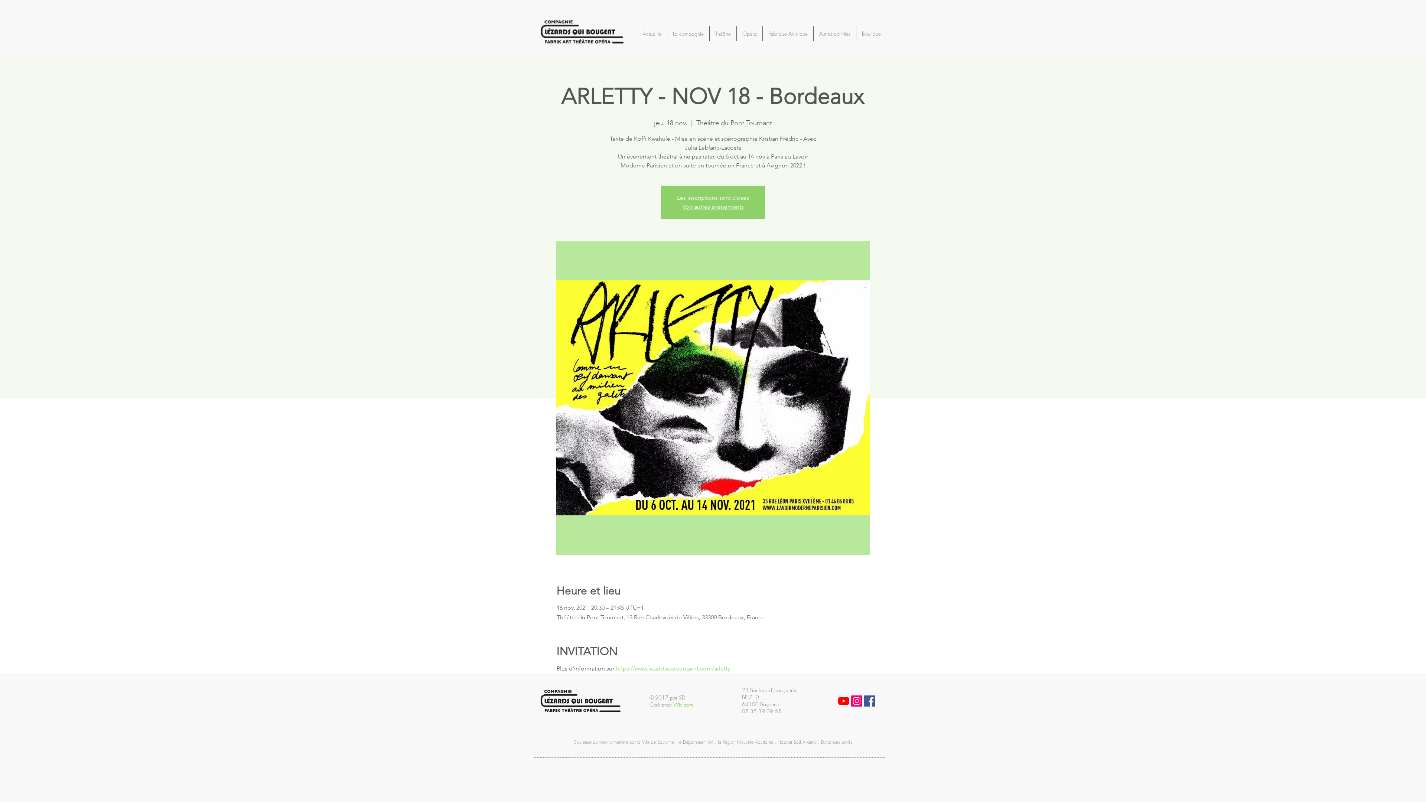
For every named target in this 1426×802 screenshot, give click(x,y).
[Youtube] (843, 701)
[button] (890, 29)
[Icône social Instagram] (856, 701)
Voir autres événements (713, 206)
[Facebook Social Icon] (869, 701)
